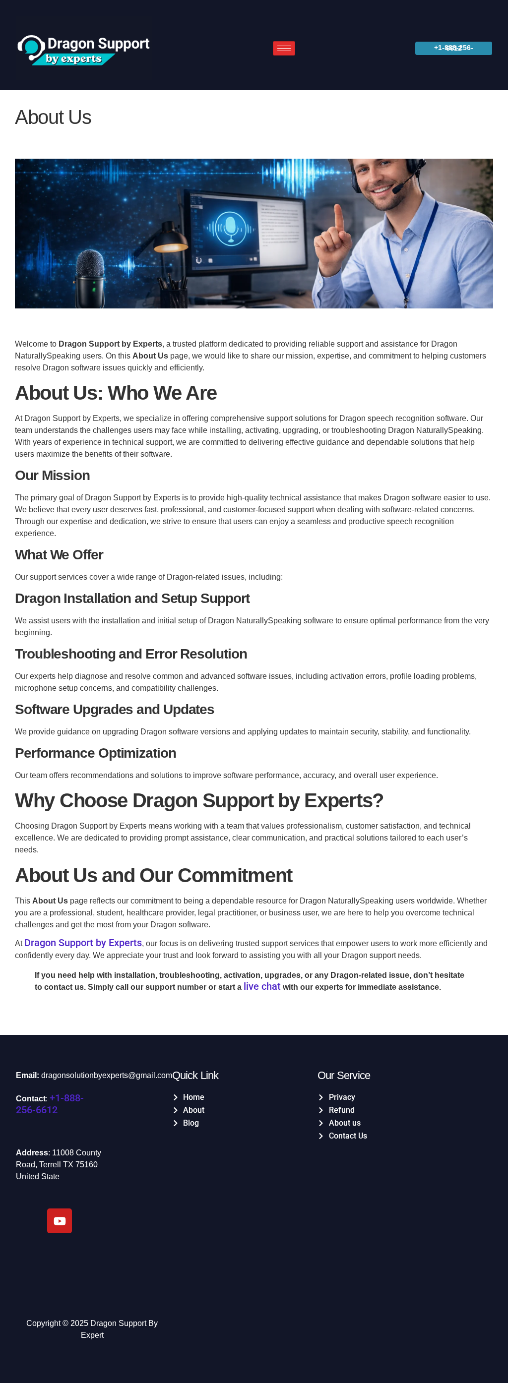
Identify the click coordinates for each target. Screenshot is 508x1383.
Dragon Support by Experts (83, 943)
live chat (262, 986)
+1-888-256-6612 (50, 1104)
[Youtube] (59, 1220)
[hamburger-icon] (284, 48)
